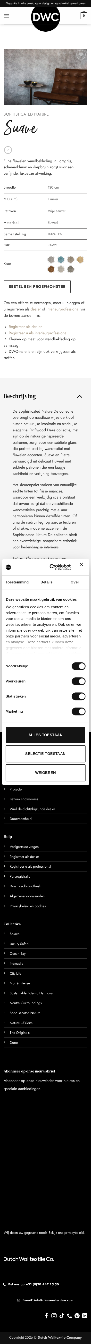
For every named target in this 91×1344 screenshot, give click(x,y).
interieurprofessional (63, 309)
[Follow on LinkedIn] (84, 1316)
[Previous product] (8, 150)
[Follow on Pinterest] (77, 1316)
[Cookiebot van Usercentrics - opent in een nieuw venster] (52, 567)
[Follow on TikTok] (61, 1316)
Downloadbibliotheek (25, 886)
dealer (36, 309)
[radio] (51, 259)
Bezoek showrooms (24, 799)
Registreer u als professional (30, 866)
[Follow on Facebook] (46, 1316)
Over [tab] (75, 582)
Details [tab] (46, 582)
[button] (6, 16)
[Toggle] (79, 396)
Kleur (7, 263)
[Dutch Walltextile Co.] (45, 19)
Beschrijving (20, 396)
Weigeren (45, 773)
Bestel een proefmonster (37, 286)
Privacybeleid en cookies (28, 906)
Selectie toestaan (45, 754)
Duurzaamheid (21, 818)
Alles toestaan (45, 735)
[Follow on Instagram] (54, 1316)
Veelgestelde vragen (24, 846)
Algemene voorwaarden (27, 896)
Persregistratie (20, 876)
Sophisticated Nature (26, 114)
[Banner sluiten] (82, 567)
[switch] (73, 681)
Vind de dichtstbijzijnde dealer (32, 809)
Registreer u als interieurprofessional (38, 333)
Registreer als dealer (25, 326)
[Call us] (69, 1316)
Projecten (17, 789)
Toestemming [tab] (17, 582)
